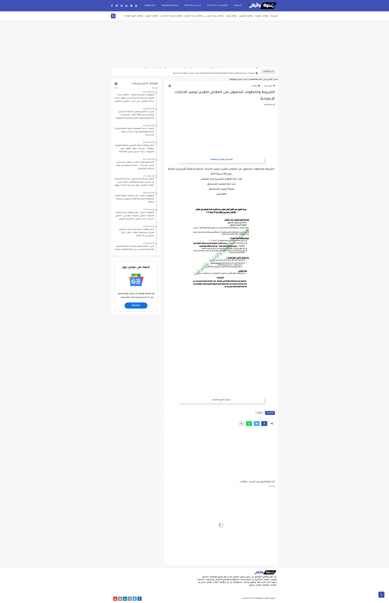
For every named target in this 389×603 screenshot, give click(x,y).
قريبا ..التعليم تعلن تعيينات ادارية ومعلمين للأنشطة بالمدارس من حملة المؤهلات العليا (134, 248)
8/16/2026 (147, 142)
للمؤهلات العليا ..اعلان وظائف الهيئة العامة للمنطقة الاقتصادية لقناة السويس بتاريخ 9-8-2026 (134, 199)
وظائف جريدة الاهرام (194, 16)
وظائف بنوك (231, 16)
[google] (122, 5)
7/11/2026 (147, 176)
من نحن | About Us (192, 5)
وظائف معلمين (246, 16)
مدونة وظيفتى (247, 598)
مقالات (254, 86)
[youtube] (136, 5)
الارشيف (237, 5)
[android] (131, 5)
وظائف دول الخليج (215, 16)
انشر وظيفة (150, 5)
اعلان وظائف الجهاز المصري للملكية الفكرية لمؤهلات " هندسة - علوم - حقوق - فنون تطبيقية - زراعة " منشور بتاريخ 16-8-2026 (134, 148)
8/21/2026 (147, 92)
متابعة (136, 305)
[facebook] (112, 5)
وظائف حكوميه (261, 16)
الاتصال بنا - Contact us (217, 5)
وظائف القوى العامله (133, 16)
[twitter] (117, 5)
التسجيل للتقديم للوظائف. (221, 160)
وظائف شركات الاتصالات (171, 16)
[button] (264, 423)
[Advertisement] (194, 44)
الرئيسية (274, 16)
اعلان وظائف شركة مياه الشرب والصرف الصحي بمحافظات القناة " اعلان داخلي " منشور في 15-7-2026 (136, 232)
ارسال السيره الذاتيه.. (221, 400)
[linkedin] (126, 5)
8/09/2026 (147, 192)
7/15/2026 (147, 209)
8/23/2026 (147, 108)
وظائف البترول (151, 16)
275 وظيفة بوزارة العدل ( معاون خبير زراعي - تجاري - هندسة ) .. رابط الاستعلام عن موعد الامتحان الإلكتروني (134, 165)
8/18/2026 (147, 125)
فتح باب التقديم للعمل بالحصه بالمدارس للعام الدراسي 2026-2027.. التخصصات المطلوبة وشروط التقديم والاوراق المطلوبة (135, 115)
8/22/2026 (147, 159)
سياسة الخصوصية (170, 5)
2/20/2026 (147, 243)
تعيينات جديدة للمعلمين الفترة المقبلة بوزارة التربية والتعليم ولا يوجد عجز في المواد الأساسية (214, 72)
